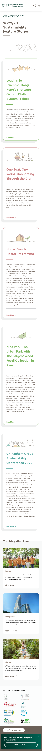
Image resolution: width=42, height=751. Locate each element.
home (5, 15)
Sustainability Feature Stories (12, 17)
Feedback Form (16, 730)
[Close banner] (38, 736)
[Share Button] (34, 5)
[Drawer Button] (39, 5)
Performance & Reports (16, 15)
